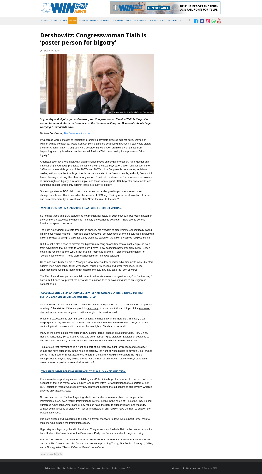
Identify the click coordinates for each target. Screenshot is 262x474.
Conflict (105, 20)
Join (162, 20)
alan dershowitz (48, 454)
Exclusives (139, 20)
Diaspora (118, 20)
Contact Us (71, 468)
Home (44, 20)
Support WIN (124, 468)
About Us (61, 468)
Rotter (115, 468)
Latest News (50, 468)
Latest (53, 20)
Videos (63, 20)
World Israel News (193, 468)
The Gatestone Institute (77, 133)
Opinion (153, 20)
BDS (60, 454)
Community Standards (100, 468)
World (94, 20)
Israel (72, 20)
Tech (128, 20)
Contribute (174, 20)
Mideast (83, 20)
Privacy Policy (83, 468)
